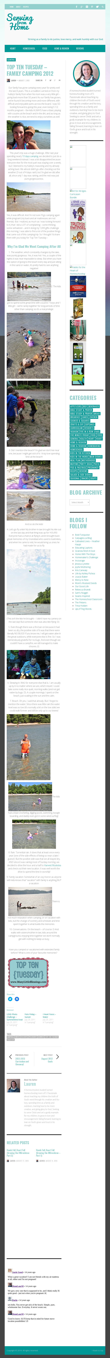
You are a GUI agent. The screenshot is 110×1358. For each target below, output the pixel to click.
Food (93, 435)
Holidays (24, 1037)
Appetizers (75, 406)
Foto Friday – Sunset (30, 1015)
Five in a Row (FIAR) (90, 431)
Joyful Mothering (83, 567)
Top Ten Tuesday (51, 1037)
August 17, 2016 (22, 1161)
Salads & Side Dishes (81, 474)
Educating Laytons (83, 547)
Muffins (74, 464)
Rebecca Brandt (82, 589)
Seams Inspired (82, 596)
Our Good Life (82, 586)
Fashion (74, 431)
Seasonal (75, 478)
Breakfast (75, 417)
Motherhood (88, 460)
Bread (97, 413)
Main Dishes (96, 456)
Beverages (94, 406)
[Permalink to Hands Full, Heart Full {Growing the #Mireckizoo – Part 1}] (48, 1170)
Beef (85, 406)
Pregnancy (93, 467)
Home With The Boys (85, 554)
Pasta (96, 464)
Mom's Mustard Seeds (86, 583)
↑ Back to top (97, 1350)
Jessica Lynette (82, 563)
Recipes (74, 471)
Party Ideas (86, 464)
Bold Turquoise (82, 534)
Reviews (83, 471)
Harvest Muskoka (52, 865)
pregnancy (33, 1037)
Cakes (85, 417)
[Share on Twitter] (50, 80)
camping (10, 1037)
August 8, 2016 (51, 1161)
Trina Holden (81, 605)
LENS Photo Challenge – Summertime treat (15, 1017)
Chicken (94, 417)
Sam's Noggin (81, 592)
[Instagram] (86, 6)
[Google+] (81, 6)
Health (83, 438)
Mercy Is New (81, 579)
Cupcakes (90, 424)
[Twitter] (97, 6)
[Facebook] (76, 6)
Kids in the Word (79, 456)
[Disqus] (34, 1218)
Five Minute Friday (79, 435)
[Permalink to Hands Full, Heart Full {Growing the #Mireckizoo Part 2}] (19, 1170)
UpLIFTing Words (83, 608)
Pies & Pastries (78, 467)
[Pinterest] (92, 6)
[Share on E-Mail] (59, 80)
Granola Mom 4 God (85, 550)
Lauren (13, 80)
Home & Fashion (78, 442)
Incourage (80, 560)
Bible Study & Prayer (81, 410)
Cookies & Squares (80, 420)
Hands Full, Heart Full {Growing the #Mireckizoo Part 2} (18, 1152)
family (17, 1037)
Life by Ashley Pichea (85, 573)
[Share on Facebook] (45, 80)
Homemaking (94, 446)
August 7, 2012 (24, 80)
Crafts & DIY (76, 424)
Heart (91, 438)
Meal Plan (75, 460)
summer (41, 1037)
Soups (93, 478)
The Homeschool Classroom (88, 599)
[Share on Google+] (55, 80)
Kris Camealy (81, 570)
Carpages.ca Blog (83, 538)
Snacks (85, 478)
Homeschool (76, 449)
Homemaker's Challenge (86, 557)
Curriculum (76, 428)
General (11, 59)
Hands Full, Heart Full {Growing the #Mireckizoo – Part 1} (48, 1152)
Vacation (10, 1040)
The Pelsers (80, 602)
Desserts (89, 428)
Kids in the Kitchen (80, 453)
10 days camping (30, 156)
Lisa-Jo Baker (81, 576)
